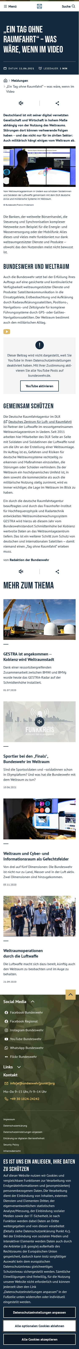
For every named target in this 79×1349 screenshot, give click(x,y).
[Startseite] (5, 80)
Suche (66, 6)
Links (8, 1067)
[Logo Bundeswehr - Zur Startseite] (39, 6)
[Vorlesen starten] (21, 103)
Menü (12, 6)
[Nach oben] (71, 995)
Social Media (14, 1001)
